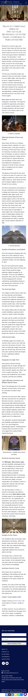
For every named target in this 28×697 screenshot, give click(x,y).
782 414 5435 (6, 671)
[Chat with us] (25, 694)
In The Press (5, 654)
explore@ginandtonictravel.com (10, 672)
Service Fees (6, 659)
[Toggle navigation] (26, 3)
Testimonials (6, 656)
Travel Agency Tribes (22, 689)
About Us (4, 649)
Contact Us (5, 651)
